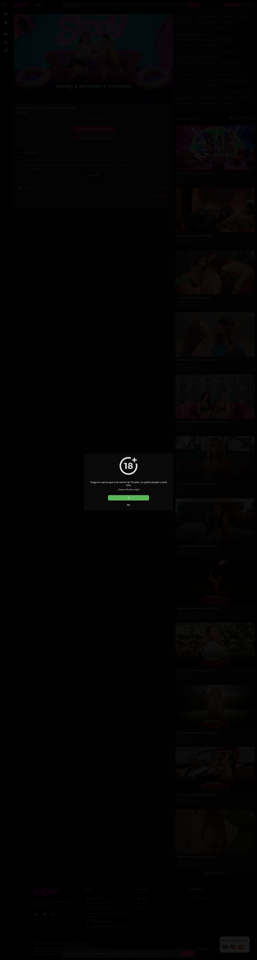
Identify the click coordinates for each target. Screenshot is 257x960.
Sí (128, 498)
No (128, 505)
